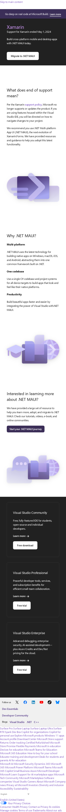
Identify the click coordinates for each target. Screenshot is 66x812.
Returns (4, 742)
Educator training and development (19, 756)
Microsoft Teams (43, 767)
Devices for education (12, 749)
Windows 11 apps (54, 735)
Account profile (8, 739)
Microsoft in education (48, 746)
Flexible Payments (26, 746)
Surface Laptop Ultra (41, 728)
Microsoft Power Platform (19, 767)
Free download (25, 545)
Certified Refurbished (37, 742)
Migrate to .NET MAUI (23, 56)
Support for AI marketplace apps (35, 774)
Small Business (21, 771)
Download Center (26, 739)
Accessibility (6, 788)
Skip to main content (11, 2)
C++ (36, 722)
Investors (34, 785)
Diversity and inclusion (51, 785)
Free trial (22, 605)
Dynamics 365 (42, 763)
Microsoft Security (24, 763)
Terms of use (25, 810)
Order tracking (17, 742)
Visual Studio (17, 722)
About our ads (54, 810)
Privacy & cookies (50, 806)
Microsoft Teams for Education (40, 749)
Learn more (55, 14)
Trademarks (39, 810)
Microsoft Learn (8, 774)
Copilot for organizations (34, 732)
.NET (29, 722)
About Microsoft (45, 781)
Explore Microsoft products (29, 735)
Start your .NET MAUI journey (25, 429)
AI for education (17, 760)
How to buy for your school (42, 753)
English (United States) (12, 799)
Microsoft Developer (48, 771)
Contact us (34, 806)
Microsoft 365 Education (13, 753)
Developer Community (15, 715)
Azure (33, 771)
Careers (32, 781)
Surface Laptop (21, 728)
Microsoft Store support (50, 739)
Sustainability (21, 788)
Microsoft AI (6, 763)
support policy (33, 104)
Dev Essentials (10, 709)
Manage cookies (9, 810)
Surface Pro (6, 728)
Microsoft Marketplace (31, 778)
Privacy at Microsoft (17, 785)
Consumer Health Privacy (14, 806)
